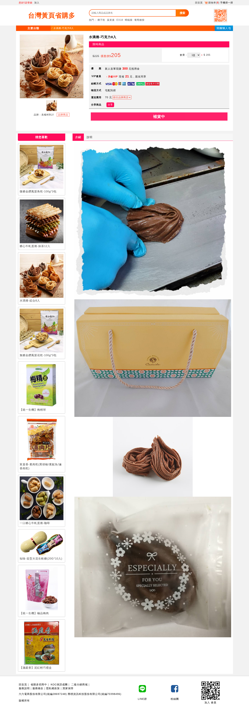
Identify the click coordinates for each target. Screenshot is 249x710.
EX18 (119, 20)
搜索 (182, 12)
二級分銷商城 (79, 684)
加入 (36, 2)
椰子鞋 (101, 20)
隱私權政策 (53, 688)
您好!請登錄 (25, 2)
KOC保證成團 (59, 684)
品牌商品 (63, 114)
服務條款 (37, 688)
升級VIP (113, 76)
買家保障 (68, 688)
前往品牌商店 (121, 97)
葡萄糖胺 (139, 20)
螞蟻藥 (129, 20)
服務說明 (24, 688)
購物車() (213, 2)
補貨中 (159, 116)
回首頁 (199, 2)
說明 (89, 137)
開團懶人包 (224, 28)
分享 (110, 104)
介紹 (78, 137)
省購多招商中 (39, 684)
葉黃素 (111, 20)
